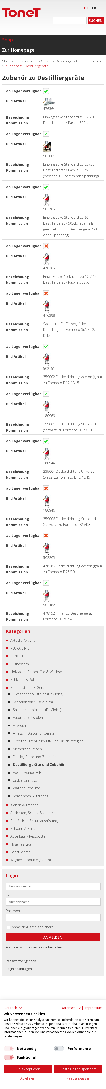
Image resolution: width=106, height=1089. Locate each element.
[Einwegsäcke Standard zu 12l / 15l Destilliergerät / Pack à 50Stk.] (46, 101)
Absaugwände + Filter (30, 772)
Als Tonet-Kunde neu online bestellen (34, 947)
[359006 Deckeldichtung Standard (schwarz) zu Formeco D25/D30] (46, 498)
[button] (13, 1008)
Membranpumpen (27, 749)
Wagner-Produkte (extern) (30, 860)
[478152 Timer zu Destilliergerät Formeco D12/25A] (46, 593)
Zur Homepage (18, 50)
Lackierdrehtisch (26, 780)
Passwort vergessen (21, 961)
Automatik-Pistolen (28, 717)
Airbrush (19, 725)
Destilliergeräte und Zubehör (78, 61)
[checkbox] (9, 1048)
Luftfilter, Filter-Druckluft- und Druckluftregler (48, 741)
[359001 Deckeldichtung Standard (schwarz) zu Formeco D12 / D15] (46, 403)
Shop (7, 40)
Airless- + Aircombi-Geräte (33, 733)
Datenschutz (70, 1007)
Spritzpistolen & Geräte (34, 61)
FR (94, 8)
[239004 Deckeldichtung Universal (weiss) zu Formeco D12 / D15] (46, 451)
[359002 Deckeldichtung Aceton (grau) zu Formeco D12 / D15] (46, 356)
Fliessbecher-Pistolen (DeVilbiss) (38, 694)
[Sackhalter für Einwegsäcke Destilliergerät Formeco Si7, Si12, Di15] (46, 303)
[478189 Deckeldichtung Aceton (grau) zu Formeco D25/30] (46, 545)
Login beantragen (19, 969)
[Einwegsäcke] (46, 256)
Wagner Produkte (26, 788)
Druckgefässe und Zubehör (34, 756)
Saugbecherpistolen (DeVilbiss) (37, 709)
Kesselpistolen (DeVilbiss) (33, 702)
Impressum (93, 1007)
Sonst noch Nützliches (30, 796)
